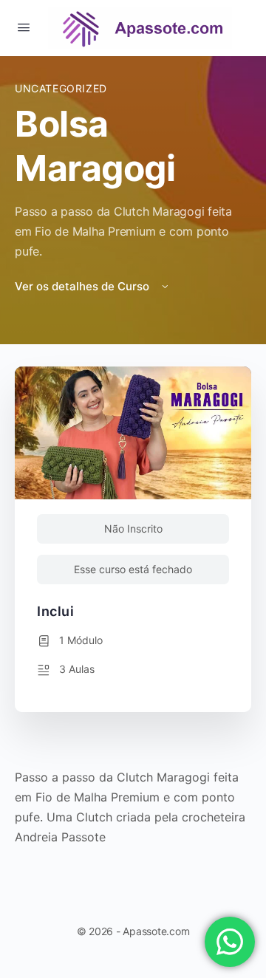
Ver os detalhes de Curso (83, 286)
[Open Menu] (24, 27)
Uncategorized (61, 88)
